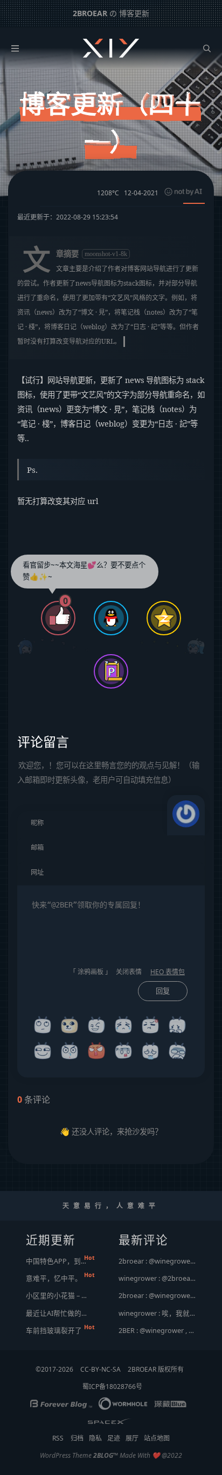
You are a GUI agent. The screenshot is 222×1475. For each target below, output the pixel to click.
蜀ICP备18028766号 (112, 1386)
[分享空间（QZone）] (164, 619)
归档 (77, 1438)
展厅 (132, 1438)
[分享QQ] (111, 619)
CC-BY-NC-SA (100, 1369)
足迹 (113, 1438)
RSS (58, 1438)
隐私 (95, 1438)
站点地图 (157, 1438)
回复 (163, 991)
